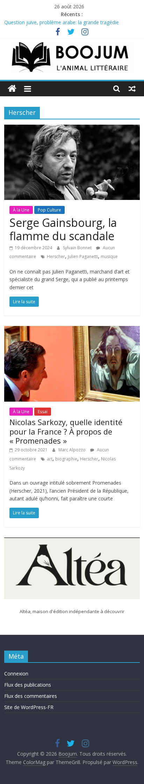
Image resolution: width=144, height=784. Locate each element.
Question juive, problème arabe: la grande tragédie (61, 23)
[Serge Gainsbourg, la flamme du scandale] (71, 129)
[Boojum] (12, 88)
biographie (66, 459)
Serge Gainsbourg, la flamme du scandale (63, 229)
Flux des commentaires (30, 696)
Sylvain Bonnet (78, 248)
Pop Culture (49, 210)
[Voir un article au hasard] (132, 88)
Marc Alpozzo (72, 450)
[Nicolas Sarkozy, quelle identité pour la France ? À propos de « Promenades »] (71, 330)
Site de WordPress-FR (28, 707)
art (49, 459)
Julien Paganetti (83, 256)
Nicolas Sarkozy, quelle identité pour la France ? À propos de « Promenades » (65, 431)
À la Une (21, 210)
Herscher (56, 256)
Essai (43, 412)
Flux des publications (27, 684)
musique (109, 256)
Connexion (16, 673)
